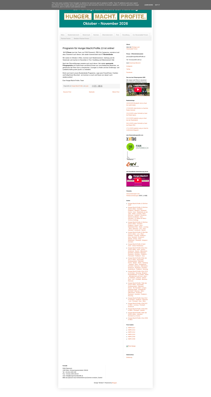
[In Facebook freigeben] (99, 86)
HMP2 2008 (131, 339)
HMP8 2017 (131, 328)
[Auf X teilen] (97, 86)
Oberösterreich (107, 35)
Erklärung (129, 357)
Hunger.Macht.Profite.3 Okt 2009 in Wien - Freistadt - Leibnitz (137, 309)
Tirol (117, 35)
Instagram (129, 66)
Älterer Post (115, 92)
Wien (62, 35)
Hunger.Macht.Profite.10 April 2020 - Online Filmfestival (136, 244)
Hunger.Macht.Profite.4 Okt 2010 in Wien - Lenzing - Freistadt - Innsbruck (137, 305)
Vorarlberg (125, 35)
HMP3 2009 (131, 336)
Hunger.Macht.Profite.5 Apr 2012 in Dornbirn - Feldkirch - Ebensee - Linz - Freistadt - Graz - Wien (138, 299)
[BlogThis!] (95, 86)
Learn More (148, 5)
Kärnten (96, 35)
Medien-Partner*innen (81, 38)
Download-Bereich (135, 63)
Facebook (129, 72)
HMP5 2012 (131, 332)
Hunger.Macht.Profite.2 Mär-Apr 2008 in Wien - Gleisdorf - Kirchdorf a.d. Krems (137, 314)
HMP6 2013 (131, 330)
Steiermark (86, 35)
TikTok (128, 69)
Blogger (114, 383)
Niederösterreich (73, 35)
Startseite (92, 92)
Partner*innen (66, 38)
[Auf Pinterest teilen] (101, 86)
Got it (157, 5)
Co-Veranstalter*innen (140, 35)
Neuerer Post (67, 92)
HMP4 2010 (131, 334)
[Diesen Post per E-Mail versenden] (93, 86)
